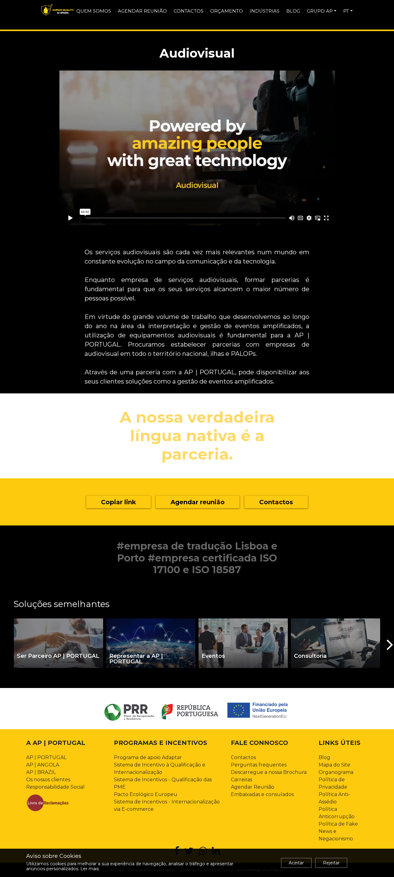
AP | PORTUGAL (46, 757)
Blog (324, 757)
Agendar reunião (142, 11)
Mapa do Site (334, 765)
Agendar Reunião (252, 787)
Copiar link (118, 502)
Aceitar (296, 863)
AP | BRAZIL (41, 772)
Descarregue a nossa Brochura (269, 772)
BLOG (293, 11)
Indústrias (264, 11)
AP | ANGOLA (42, 765)
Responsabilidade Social (55, 787)
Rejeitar (331, 863)
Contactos (188, 11)
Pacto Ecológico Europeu (145, 794)
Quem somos (93, 11)
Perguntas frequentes (259, 765)
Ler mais (89, 868)
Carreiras (241, 779)
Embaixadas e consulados (262, 794)
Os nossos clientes (48, 779)
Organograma (336, 772)
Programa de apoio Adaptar (148, 757)
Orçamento (226, 11)
